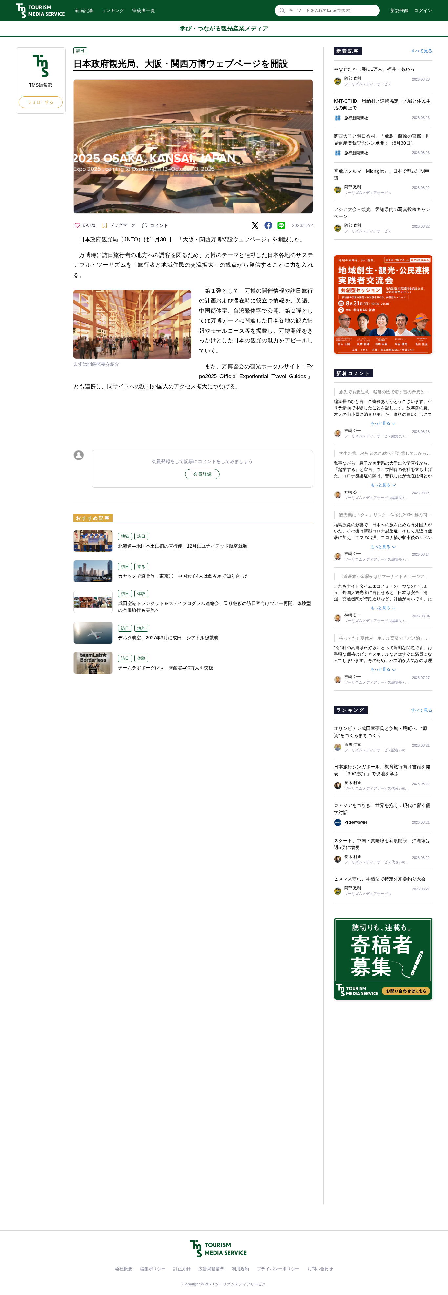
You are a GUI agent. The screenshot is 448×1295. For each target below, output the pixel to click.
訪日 (80, 50)
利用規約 (240, 1268)
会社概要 (123, 1268)
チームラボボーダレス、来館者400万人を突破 (165, 667)
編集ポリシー (153, 1268)
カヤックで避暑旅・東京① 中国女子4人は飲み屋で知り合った (183, 576)
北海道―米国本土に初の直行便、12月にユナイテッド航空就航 (182, 546)
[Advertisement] (193, 414)
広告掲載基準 (211, 1268)
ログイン (423, 10)
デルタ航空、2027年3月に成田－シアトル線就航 (168, 637)
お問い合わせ (320, 1268)
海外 (141, 628)
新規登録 (399, 10)
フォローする (40, 102)
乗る (141, 566)
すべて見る (421, 50)
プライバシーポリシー (278, 1268)
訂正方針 (182, 1268)
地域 (125, 536)
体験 (141, 593)
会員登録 (202, 474)
